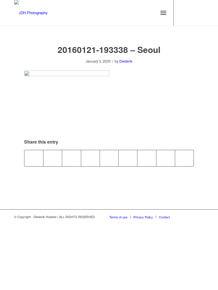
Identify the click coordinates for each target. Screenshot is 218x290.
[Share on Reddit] (165, 158)
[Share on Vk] (146, 158)
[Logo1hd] (31, 12)
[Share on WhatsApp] (71, 158)
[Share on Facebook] (33, 158)
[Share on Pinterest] (90, 158)
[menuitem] (163, 12)
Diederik (125, 61)
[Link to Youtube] (182, 12)
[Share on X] (52, 158)
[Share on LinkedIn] (109, 158)
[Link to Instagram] (191, 12)
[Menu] (163, 12)
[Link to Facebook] (199, 12)
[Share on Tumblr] (128, 158)
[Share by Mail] (184, 158)
